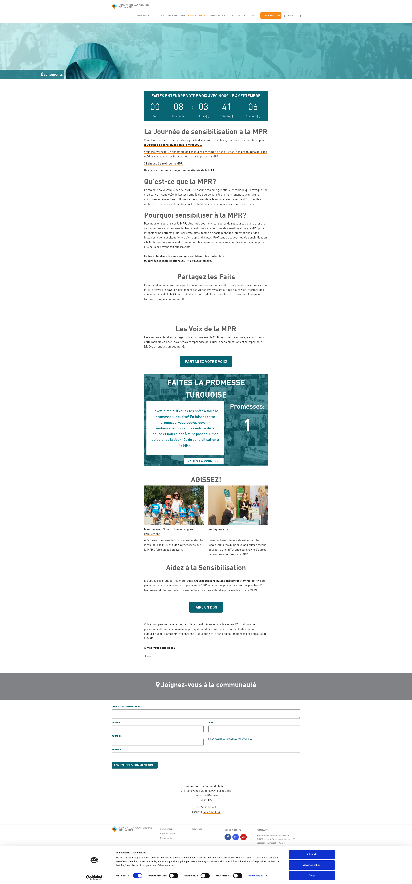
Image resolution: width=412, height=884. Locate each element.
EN (289, 15)
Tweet (149, 656)
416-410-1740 (211, 811)
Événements (166, 838)
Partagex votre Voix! (206, 361)
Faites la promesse (203, 461)
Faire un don (271, 15)
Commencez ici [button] (145, 15)
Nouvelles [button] (218, 15)
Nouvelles (197, 828)
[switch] (173, 875)
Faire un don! (206, 607)
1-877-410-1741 (206, 807)
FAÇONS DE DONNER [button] (244, 15)
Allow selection (311, 865)
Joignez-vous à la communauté (208, 684)
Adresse (116, 750)
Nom (210, 723)
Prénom (116, 723)
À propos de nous (173, 15)
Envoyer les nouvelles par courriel (232, 738)
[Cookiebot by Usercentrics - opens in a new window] (94, 877)
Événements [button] (197, 15)
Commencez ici (167, 828)
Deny (312, 875)
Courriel (117, 736)
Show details (255, 875)
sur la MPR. (163, 163)
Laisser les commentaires (126, 707)
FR (293, 15)
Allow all (312, 854)
